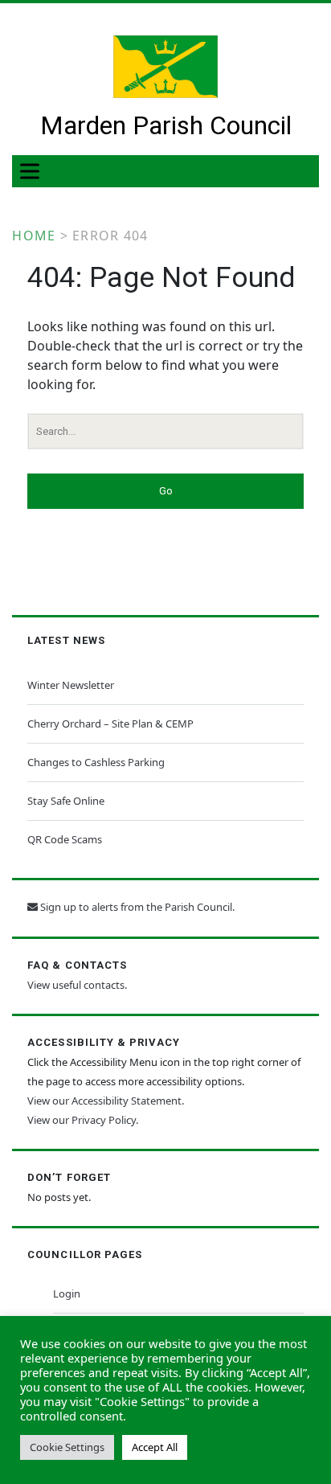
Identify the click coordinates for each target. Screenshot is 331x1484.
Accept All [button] (155, 1447)
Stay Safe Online (65, 800)
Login (66, 1293)
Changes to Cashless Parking (96, 762)
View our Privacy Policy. (82, 1120)
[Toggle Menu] (33, 171)
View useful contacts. (77, 985)
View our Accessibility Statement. (105, 1100)
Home (33, 235)
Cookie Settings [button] (67, 1447)
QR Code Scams (64, 839)
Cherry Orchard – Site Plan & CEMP (110, 723)
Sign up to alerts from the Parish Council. (136, 907)
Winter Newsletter (70, 685)
